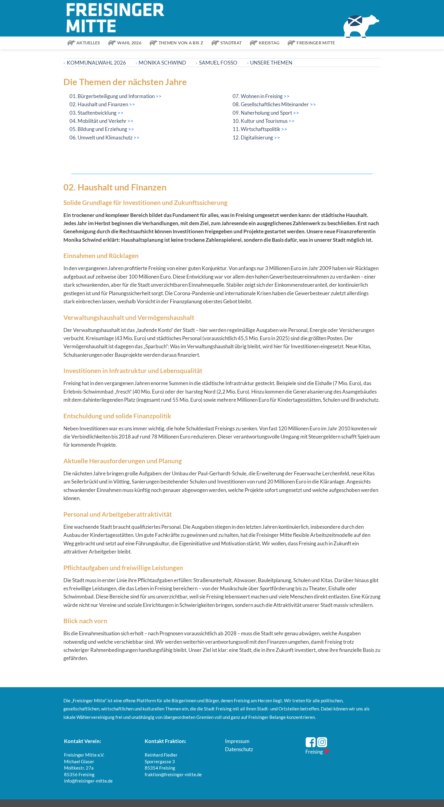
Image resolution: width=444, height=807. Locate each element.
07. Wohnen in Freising (258, 96)
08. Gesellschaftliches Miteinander (271, 104)
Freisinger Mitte (316, 42)
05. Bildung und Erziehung (98, 129)
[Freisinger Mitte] (118, 18)
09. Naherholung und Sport (263, 113)
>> (159, 96)
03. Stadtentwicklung (93, 113)
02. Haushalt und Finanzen (99, 104)
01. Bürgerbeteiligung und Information (112, 96)
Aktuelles (88, 42)
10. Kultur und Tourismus (260, 121)
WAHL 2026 (129, 42)
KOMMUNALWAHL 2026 (94, 62)
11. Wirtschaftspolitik (257, 129)
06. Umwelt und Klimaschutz (101, 137)
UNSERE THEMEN (270, 62)
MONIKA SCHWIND (161, 62)
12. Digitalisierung (253, 137)
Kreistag (269, 42)
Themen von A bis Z (181, 42)
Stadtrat (231, 42)
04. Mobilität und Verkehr (98, 121)
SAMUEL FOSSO (216, 62)
